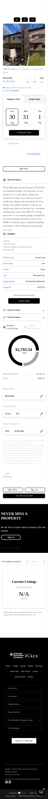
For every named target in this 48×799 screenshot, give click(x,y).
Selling (30, 666)
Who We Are (25, 671)
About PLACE (20, 677)
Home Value (14, 671)
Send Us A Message (24, 741)
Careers (35, 671)
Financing (38, 666)
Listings (15, 666)
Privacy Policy (11, 796)
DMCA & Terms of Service (27, 796)
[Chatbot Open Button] (41, 792)
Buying (22, 666)
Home (8, 666)
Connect (30, 677)
